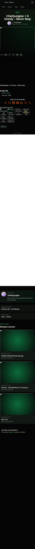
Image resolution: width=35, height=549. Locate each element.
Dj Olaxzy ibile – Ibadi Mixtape (10, 309)
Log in (6, 2)
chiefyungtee (17, 22)
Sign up (11, 2)
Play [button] (3, 70)
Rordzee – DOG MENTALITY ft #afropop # (14, 387)
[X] (25, 103)
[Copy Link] (29, 103)
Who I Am (4, 419)
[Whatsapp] (5, 103)
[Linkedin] (21, 103)
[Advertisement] (17, 210)
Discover (10, 7)
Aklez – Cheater (6, 316)
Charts (16, 7)
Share (5, 54)
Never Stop (6, 93)
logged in (11, 432)
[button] (2, 73)
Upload (22, 7)
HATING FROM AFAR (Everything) (12, 356)
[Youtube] (17, 103)
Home (3, 7)
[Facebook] (13, 103)
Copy (21, 54)
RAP (17, 12)
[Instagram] (9, 103)
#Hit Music (3, 126)
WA (17, 54)
